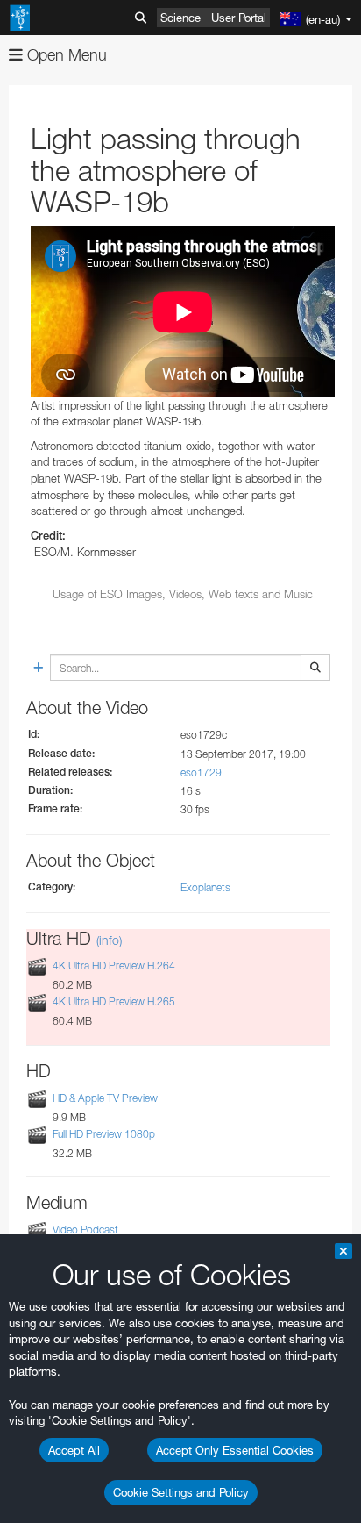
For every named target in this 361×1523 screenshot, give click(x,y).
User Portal (238, 18)
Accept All (74, 1450)
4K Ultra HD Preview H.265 (114, 1001)
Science (180, 18)
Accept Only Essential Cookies (235, 1450)
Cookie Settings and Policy (181, 1492)
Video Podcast (85, 1229)
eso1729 (201, 772)
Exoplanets (205, 887)
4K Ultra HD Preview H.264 (114, 965)
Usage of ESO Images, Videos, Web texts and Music (183, 594)
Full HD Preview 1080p (104, 1133)
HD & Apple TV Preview (105, 1098)
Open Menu (65, 55)
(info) (109, 940)
